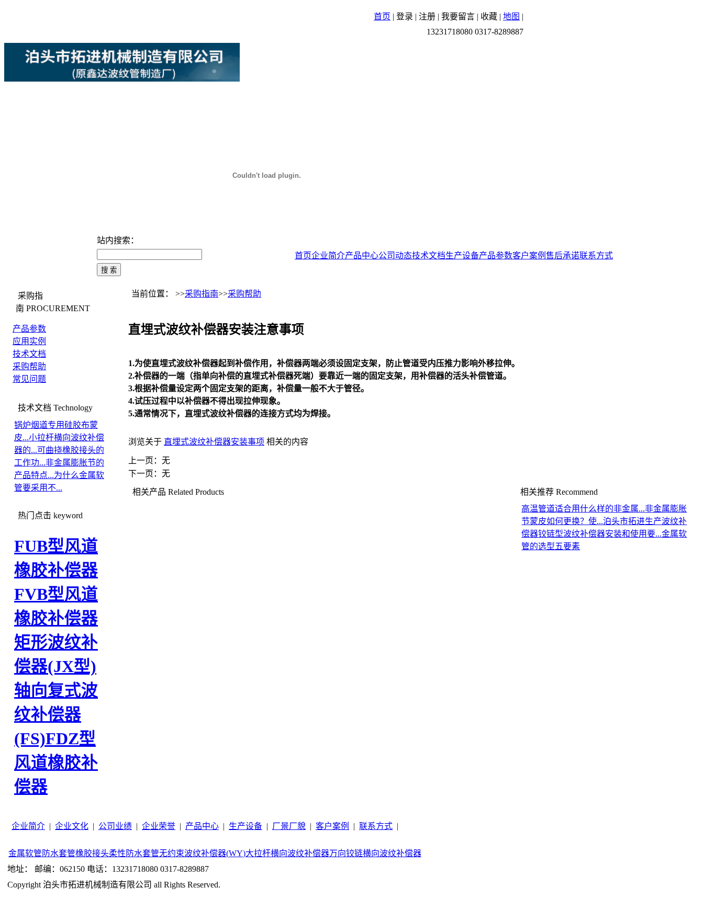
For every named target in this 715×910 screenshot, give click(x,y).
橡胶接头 (92, 853)
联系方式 (596, 255)
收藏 (489, 16)
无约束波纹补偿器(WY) (202, 853)
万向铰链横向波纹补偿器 (375, 853)
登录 (404, 16)
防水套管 (58, 853)
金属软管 (25, 853)
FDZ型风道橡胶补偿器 (56, 762)
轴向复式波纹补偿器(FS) (56, 714)
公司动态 (395, 255)
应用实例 (29, 341)
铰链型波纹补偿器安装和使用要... (600, 533)
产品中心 (361, 255)
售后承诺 (562, 255)
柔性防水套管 (134, 853)
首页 (382, 16)
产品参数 (495, 255)
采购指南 (201, 293)
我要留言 (458, 16)
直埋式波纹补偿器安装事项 (214, 441)
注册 (427, 16)
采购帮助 (29, 366)
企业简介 (328, 255)
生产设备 (462, 255)
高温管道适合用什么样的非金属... (583, 508)
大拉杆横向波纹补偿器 (287, 853)
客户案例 (529, 255)
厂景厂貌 (289, 826)
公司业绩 (115, 826)
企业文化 (71, 826)
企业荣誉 (158, 826)
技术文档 (428, 255)
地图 (511, 16)
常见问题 (29, 378)
